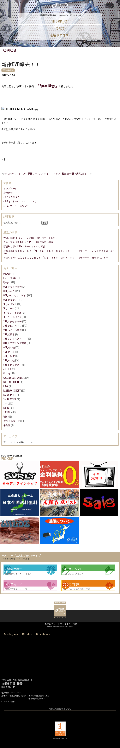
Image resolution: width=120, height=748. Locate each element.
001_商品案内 (8, 70)
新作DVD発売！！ (20, 64)
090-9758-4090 (13, 683)
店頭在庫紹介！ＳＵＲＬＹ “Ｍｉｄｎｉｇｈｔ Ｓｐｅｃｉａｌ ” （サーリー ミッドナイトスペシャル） (59, 252)
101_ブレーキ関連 (12, 312)
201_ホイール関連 (12, 330)
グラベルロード (11, 421)
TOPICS (6, 412)
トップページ (10, 188)
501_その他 (9, 360)
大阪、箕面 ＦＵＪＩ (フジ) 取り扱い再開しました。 (30, 237)
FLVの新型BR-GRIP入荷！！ (75, 173)
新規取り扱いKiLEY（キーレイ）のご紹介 (24, 246)
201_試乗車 (9, 334)
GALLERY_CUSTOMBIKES (14, 377)
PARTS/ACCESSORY (12, 390)
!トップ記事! (9, 278)
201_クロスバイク (12, 325)
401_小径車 (9, 356)
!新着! (6, 282)
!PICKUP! (7, 273)
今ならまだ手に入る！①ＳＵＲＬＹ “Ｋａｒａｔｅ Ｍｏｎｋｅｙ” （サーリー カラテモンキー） (56, 257)
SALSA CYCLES (9, 395)
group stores (59, 35)
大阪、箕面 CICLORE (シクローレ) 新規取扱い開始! (28, 242)
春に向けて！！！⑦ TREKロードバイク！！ (27, 173)
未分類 (6, 425)
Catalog (6, 373)
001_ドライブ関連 (12, 286)
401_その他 (9, 347)
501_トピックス (11, 364)
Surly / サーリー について (16, 205)
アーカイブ (9, 442)
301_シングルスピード (14, 338)
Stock (5, 403)
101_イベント (10, 304)
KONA (5, 386)
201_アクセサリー (12, 321)
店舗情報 (8, 192)
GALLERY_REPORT (11, 382)
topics (59, 28)
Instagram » (12, 634)
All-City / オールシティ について (19, 201)
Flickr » (28, 634)
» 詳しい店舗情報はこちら (60, 708)
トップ (56, 173)
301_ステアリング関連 (14, 343)
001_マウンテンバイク (14, 295)
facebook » (44, 634)
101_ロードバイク (12, 317)
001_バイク (9, 291)
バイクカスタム (11, 197)
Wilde (5, 416)
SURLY (6, 408)
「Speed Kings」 (47, 85)
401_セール (9, 351)
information (60, 21)
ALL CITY (7, 369)
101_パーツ (8, 308)
